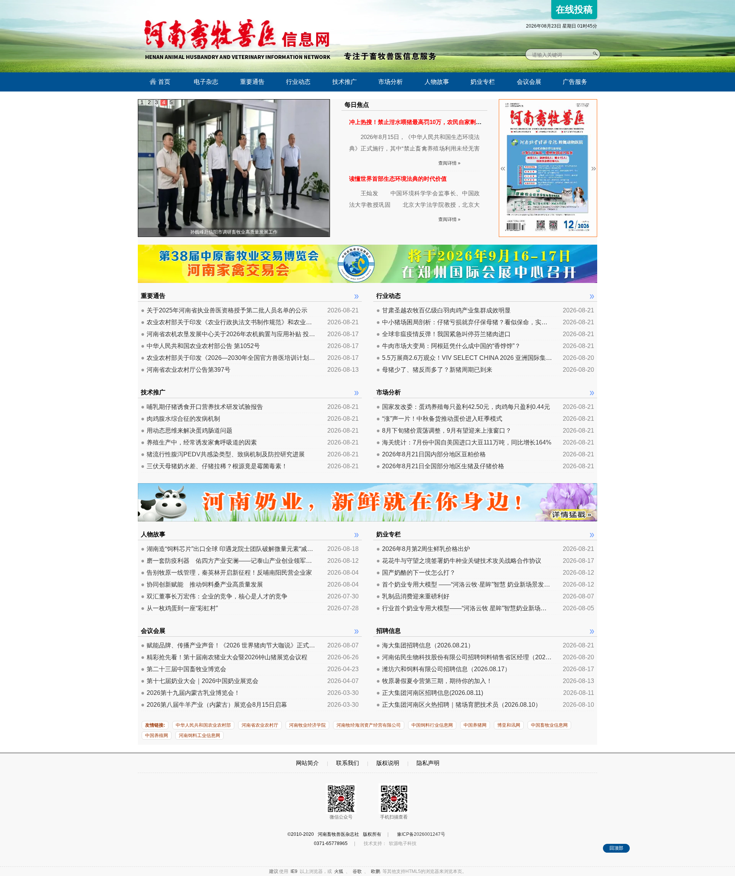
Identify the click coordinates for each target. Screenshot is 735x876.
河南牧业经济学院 (307, 725)
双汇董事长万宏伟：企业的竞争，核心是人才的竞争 (214, 596)
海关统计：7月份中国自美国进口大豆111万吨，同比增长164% (463, 442)
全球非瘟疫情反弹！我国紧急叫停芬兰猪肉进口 (443, 334)
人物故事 (437, 81)
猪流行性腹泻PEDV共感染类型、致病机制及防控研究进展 (223, 454)
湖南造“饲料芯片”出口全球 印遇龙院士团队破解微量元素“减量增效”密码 (229, 549)
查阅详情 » (449, 163)
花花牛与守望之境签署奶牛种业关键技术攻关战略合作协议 (458, 560)
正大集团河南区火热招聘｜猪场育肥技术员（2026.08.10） (458, 704)
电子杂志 (206, 81)
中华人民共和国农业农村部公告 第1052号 (200, 346)
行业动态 (298, 81)
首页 (163, 81)
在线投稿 (574, 9)
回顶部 (616, 848)
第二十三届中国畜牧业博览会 (183, 669)
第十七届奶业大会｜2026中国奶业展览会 (199, 681)
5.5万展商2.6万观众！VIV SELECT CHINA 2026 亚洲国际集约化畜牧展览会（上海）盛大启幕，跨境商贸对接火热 (464, 358)
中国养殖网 (156, 735)
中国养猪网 (475, 725)
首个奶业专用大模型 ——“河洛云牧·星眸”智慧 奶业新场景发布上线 (464, 584)
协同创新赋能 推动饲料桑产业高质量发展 (202, 584)
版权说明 (387, 763)
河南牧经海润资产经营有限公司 (368, 725)
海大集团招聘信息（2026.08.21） (425, 645)
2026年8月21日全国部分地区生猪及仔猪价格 (440, 466)
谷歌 (357, 871)
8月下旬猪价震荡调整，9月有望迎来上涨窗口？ (443, 430)
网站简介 (307, 763)
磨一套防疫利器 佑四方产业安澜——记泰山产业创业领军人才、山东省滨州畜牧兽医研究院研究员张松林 (229, 560)
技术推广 (344, 81)
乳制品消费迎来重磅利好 (412, 596)
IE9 (294, 871)
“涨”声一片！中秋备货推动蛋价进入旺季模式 (439, 418)
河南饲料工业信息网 (199, 735)
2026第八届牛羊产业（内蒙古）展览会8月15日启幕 (214, 704)
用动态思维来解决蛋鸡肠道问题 (186, 430)
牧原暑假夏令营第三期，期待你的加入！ (434, 681)
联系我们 (347, 763)
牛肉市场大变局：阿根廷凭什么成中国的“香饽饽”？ (448, 346)
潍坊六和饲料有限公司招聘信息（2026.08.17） (443, 669)
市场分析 (390, 81)
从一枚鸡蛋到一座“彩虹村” (179, 608)
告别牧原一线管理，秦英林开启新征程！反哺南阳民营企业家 (226, 572)
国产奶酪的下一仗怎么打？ (416, 572)
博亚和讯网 (508, 725)
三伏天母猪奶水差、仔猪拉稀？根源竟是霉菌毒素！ (214, 466)
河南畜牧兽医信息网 (229, 6)
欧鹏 (375, 871)
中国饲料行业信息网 (432, 725)
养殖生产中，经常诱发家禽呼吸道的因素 (199, 442)
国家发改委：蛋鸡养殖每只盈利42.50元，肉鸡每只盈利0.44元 (463, 407)
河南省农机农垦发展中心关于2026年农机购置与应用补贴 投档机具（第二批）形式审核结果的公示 (229, 334)
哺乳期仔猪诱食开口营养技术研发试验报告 (202, 407)
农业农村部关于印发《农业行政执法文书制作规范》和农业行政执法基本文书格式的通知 (229, 322)
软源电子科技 (402, 843)
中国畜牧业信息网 (549, 725)
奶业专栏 (482, 81)
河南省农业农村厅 (260, 725)
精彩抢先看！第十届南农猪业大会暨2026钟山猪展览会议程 (224, 657)
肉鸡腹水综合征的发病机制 (180, 418)
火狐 (338, 871)
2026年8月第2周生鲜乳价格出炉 (423, 549)
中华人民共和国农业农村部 (203, 725)
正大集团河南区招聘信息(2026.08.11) (429, 693)
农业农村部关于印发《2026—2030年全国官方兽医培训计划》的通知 (229, 358)
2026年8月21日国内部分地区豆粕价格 (431, 454)
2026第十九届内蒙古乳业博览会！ (190, 693)
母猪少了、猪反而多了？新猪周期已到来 (434, 369)
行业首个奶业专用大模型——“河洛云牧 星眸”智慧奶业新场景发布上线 (464, 608)
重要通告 (252, 81)
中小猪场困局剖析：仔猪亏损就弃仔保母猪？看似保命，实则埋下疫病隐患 (464, 322)
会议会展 (529, 81)
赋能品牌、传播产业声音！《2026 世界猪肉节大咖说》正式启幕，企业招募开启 (229, 645)
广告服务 (575, 81)
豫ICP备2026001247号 (421, 834)
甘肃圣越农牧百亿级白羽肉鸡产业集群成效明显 (443, 310)
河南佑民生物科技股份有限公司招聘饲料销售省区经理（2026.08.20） (464, 657)
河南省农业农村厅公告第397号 (185, 369)
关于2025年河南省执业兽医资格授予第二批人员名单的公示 (224, 310)
